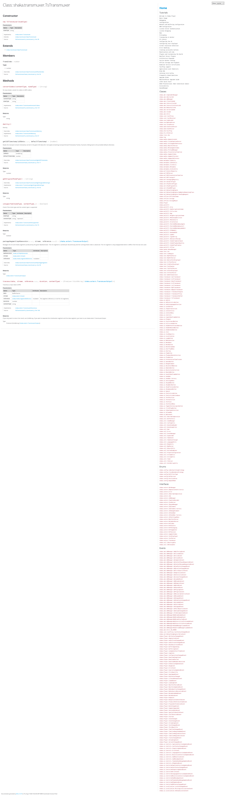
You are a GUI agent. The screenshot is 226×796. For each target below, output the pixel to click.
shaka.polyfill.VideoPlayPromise (170, 245)
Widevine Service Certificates (169, 64)
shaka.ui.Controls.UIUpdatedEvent (170, 763)
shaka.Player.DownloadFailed (169, 659)
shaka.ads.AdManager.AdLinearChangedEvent (173, 577)
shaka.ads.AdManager (166, 99)
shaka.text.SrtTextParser (167, 262)
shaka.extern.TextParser (167, 538)
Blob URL (162, 71)
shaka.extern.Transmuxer (22, 34)
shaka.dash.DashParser (166, 128)
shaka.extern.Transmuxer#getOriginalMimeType (29, 185)
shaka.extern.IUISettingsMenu (169, 517)
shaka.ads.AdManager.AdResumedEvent (171, 596)
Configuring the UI (165, 41)
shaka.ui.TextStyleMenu (167, 404)
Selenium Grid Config (166, 73)
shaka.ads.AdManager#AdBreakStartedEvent (173, 619)
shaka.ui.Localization (166, 336)
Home (163, 8)
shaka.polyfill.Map (165, 213)
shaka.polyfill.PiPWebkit (167, 230)
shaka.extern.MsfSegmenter (168, 530)
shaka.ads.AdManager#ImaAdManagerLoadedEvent (174, 625)
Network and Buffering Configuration (171, 24)
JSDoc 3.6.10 (19, 794)
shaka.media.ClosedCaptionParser (170, 141)
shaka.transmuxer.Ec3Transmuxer (170, 283)
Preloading (162, 35)
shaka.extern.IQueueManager (168, 504)
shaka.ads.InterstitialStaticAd (170, 105)
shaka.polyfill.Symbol (166, 234)
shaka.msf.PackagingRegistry (169, 179)
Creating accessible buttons (169, 50)
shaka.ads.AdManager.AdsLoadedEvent (171, 602)
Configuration (164, 22)
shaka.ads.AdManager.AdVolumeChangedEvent (173, 611)
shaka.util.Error (165, 431)
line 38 (37, 39)
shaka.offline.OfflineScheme (169, 196)
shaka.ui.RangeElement (166, 363)
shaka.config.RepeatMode (167, 480)
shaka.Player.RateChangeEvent (169, 706)
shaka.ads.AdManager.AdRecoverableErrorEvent (174, 594)
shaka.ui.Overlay (165, 351)
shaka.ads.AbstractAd (166, 97)
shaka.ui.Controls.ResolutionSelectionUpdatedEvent (176, 754)
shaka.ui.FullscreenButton (168, 323)
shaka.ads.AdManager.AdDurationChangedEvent (174, 568)
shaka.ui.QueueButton (166, 361)
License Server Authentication (169, 28)
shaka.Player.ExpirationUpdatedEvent (171, 670)
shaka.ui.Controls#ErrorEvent (169, 771)
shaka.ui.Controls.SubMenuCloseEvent (171, 757)
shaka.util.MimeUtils (166, 444)
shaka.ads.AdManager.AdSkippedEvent (171, 598)
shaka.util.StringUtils (167, 457)
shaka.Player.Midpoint (166, 697)
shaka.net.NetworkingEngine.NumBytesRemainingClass (176, 192)
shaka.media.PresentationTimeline (170, 152)
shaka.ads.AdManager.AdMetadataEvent (171, 581)
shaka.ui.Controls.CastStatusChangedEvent (173, 746)
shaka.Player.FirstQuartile (168, 672)
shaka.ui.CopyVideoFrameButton (169, 317)
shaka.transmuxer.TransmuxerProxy (170, 294)
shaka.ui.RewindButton (166, 372)
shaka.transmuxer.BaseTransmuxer (25, 37)
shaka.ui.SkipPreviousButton (169, 387)
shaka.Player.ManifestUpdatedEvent (171, 687)
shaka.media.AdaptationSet (168, 139)
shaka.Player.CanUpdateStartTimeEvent (172, 651)
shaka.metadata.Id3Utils (167, 160)
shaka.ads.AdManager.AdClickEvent (170, 555)
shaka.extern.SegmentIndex (168, 534)
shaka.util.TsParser (166, 461)
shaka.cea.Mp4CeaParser (167, 122)
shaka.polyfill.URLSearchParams (170, 239)
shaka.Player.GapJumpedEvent (169, 674)
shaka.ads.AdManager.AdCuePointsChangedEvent (174, 566)
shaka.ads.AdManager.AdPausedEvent (171, 587)
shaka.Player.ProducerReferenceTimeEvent (173, 702)
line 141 (37, 108)
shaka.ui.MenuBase (165, 342)
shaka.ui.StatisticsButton (168, 393)
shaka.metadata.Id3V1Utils (168, 162)
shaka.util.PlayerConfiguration (170, 452)
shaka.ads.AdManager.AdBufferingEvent (172, 551)
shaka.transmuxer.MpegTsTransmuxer (171, 289)
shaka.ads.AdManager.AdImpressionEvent (172, 572)
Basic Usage (163, 18)
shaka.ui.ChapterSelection (168, 308)
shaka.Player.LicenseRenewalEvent (170, 678)
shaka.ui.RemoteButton (166, 368)
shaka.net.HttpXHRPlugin (167, 188)
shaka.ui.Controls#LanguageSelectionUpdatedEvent (176, 773)
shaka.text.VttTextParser (167, 272)
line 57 (37, 136)
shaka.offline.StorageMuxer (168, 200)
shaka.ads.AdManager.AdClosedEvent (171, 558)
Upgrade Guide (164, 77)
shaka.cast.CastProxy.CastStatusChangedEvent (174, 632)
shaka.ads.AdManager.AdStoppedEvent (171, 606)
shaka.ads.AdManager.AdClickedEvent (171, 553)
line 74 (37, 225)
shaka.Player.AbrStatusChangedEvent (171, 636)
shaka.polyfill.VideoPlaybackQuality (171, 243)
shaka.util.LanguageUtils (167, 442)
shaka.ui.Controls (165, 315)
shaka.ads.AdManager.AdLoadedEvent (171, 579)
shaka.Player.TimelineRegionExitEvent (172, 735)
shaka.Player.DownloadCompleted (170, 657)
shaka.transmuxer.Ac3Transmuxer (170, 279)
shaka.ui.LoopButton (166, 338)
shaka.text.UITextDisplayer (168, 270)
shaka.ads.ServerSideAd (167, 109)
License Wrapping (165, 31)
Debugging (162, 20)
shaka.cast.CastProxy (166, 116)
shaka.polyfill (164, 205)
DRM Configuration (165, 26)
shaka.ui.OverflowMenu (166, 349)
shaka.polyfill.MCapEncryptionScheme (171, 215)
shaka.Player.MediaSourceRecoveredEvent (172, 691)
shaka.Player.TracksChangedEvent (170, 738)
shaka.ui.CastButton (166, 306)
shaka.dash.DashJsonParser (168, 126)
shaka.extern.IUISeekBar (167, 513)
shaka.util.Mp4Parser (166, 446)
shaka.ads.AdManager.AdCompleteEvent (171, 560)
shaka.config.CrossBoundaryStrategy (171, 472)
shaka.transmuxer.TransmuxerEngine (171, 291)
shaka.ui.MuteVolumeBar (167, 346)
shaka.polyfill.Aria (166, 207)
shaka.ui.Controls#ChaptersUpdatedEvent (172, 769)
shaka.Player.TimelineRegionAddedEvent (172, 731)
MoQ (160, 33)
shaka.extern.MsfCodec (166, 523)
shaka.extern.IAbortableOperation (170, 494)
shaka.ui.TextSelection (167, 399)
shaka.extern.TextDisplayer (168, 536)
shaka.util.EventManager (167, 433)
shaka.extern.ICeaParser (167, 502)
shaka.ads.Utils (164, 114)
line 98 (39, 265)
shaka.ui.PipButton (165, 353)
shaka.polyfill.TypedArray (168, 236)
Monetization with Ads (166, 52)
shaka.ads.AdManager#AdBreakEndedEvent (172, 615)
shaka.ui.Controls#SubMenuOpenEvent (171, 778)
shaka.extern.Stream (19, 256)
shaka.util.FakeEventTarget (168, 440)
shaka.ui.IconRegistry (166, 334)
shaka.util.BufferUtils (167, 418)
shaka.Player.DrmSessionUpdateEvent (171, 663)
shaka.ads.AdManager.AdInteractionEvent (172, 575)
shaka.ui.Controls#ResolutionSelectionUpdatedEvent (176, 776)
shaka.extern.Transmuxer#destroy (25, 133)
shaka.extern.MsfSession (167, 532)
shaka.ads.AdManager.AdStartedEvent (171, 604)
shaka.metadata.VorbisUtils (168, 169)
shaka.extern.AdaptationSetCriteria (171, 489)
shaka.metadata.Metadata (167, 167)
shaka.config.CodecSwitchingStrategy (171, 470)
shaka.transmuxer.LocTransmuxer (170, 285)
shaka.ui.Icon (164, 332)
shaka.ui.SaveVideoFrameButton (169, 374)
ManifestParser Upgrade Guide (169, 79)
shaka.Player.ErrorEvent (167, 668)
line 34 (39, 74)
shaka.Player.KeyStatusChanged (169, 676)
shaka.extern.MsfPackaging (168, 527)
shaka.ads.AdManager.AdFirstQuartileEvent (173, 570)
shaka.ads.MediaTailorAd (167, 107)
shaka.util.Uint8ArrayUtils (168, 463)
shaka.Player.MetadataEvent (168, 695)
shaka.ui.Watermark (165, 414)
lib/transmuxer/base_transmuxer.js (25, 74)
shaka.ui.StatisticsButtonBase (169, 395)
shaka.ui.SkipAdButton (166, 382)
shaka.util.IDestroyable (167, 542)
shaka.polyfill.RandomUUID (168, 232)
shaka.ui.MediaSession (166, 340)
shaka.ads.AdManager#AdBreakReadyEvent (172, 617)
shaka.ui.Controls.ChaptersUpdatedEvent (172, 748)
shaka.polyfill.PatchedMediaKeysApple (172, 224)
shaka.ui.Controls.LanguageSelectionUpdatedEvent (176, 752)
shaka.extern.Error (165, 491)
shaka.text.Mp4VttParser (167, 258)
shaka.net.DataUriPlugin (167, 181)
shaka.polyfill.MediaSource (168, 219)
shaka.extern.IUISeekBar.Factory (170, 515)
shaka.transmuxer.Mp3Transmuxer (170, 287)
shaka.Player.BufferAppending (169, 646)
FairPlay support (165, 67)
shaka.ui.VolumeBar (165, 412)
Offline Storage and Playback (169, 62)
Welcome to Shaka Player (167, 16)
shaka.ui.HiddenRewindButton (169, 327)
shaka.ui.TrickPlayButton (167, 408)
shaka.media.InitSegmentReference (170, 143)
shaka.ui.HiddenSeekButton (168, 330)
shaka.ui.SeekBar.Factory (167, 378)
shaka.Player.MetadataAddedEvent (170, 693)
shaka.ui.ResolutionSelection (169, 370)
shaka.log (162, 137)
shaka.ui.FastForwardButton (168, 321)
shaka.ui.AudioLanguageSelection (170, 304)
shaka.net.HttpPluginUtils (168, 186)
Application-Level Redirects (169, 69)
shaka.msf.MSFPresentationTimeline (171, 175)
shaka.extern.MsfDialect (167, 525)
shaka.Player (163, 203)
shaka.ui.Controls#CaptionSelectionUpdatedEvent (175, 765)
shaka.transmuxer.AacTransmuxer (170, 277)
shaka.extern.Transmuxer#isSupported (26, 222)
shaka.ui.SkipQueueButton (167, 389)
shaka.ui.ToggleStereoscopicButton (171, 406)
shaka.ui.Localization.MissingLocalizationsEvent (176, 788)
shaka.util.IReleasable (167, 544)
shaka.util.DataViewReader (168, 425)
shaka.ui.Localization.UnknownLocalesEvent (173, 790)
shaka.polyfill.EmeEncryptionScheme (171, 209)
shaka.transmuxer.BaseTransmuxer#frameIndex (29, 72)
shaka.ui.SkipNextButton (167, 385)
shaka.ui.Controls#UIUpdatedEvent (170, 782)
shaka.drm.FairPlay (165, 131)
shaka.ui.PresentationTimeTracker (170, 359)
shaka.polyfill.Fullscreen (168, 211)
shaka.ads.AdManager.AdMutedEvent (170, 585)
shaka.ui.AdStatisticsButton (169, 302)
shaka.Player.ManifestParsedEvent (170, 685)
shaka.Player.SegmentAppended (169, 708)
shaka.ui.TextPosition (166, 397)
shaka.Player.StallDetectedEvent (170, 714)
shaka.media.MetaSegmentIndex (169, 148)
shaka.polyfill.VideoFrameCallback (171, 241)
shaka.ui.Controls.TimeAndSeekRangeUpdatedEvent (175, 761)
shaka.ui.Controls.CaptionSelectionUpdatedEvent (175, 744)
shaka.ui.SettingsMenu (166, 380)
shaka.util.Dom (164, 429)
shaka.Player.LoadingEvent (168, 682)
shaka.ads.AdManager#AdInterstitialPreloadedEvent (176, 621)
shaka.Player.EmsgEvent (167, 666)
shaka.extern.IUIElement (167, 506)
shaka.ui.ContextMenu (166, 313)
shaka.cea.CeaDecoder (166, 120)
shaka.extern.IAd (165, 496)
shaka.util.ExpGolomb (166, 435)
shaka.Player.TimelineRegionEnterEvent (172, 733)
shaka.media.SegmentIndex (167, 154)
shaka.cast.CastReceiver (167, 118)
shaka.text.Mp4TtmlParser (167, 255)
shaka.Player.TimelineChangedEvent (171, 729)
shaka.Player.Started (166, 716)
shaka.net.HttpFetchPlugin (168, 183)
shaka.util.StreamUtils (167, 454)
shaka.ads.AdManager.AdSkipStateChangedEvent (174, 600)
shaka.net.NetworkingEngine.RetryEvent (172, 634)
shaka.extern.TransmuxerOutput (74, 241)
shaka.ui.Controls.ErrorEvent (169, 750)
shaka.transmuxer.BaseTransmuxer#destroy (28, 131)
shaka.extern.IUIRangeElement (169, 511)
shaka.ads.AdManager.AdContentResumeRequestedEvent (176, 564)
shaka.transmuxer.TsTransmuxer (169, 298)
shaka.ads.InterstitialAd (167, 103)
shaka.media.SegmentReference (22, 258)
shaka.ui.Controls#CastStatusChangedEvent (173, 767)
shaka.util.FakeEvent (166, 437)
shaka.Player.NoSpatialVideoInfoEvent (172, 699)
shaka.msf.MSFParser (166, 173)
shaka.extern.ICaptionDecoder (169, 500)
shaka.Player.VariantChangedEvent (170, 742)
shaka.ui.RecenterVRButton (168, 366)
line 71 (39, 162)
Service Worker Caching (167, 60)
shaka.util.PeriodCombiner (168, 450)
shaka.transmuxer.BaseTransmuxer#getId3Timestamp (31, 160)
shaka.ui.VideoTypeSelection (169, 410)
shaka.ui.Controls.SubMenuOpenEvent (171, 759)
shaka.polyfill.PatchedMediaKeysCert (171, 226)
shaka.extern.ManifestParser (169, 519)
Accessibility (164, 86)
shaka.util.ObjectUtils (167, 448)
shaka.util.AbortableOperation (169, 416)
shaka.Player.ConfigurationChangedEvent (172, 655)
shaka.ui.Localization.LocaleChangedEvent (173, 786)
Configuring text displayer (168, 43)
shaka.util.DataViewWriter (168, 427)
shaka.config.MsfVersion (167, 476)
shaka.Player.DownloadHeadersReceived (172, 661)
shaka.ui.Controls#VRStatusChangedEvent (172, 784)
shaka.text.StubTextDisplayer (169, 264)
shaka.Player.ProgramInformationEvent (172, 704)
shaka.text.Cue (164, 251)
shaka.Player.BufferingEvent (169, 649)
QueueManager (163, 88)
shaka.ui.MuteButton (166, 344)
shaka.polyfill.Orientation (168, 222)
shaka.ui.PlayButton (166, 357)
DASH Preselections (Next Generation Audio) (174, 83)
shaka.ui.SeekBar (165, 376)
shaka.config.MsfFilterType (168, 474)
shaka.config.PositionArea (168, 478)
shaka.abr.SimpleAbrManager (168, 95)
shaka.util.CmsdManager (167, 421)
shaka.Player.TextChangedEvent (169, 725)
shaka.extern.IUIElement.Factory (170, 508)
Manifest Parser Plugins (167, 56)
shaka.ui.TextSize (165, 401)
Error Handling (164, 48)
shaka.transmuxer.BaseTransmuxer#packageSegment (31, 263)
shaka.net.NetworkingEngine (168, 190)
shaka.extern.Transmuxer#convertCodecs (27, 105)
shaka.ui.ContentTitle (166, 310)
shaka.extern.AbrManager (167, 487)
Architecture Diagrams (166, 58)
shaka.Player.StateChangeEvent (169, 721)
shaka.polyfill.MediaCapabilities (170, 217)
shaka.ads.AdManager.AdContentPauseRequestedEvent (176, 562)
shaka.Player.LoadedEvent (167, 680)
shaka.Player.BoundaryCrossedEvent (171, 644)
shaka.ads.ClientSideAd (167, 101)
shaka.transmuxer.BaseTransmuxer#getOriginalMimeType (32, 183)
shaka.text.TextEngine (166, 266)
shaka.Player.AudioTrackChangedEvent (171, 640)
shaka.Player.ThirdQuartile (168, 727)
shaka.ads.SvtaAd (165, 112)
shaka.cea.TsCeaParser (166, 124)
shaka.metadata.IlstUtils (167, 164)
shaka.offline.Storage (166, 198)
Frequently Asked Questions (168, 75)
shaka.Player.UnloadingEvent (169, 740)
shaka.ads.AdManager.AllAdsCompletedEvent (173, 613)
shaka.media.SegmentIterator (169, 156)
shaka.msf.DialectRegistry (168, 171)
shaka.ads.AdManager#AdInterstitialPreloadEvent (175, 623)
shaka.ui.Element (165, 319)
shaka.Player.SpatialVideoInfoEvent (171, 712)
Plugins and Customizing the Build (171, 54)
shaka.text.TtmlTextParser (168, 268)
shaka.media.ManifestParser (168, 145)
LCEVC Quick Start (165, 81)
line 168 (37, 310)
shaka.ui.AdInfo (164, 300)
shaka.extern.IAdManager (167, 498)
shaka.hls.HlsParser (166, 133)
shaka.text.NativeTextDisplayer (170, 260)
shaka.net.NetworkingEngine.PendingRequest (173, 194)
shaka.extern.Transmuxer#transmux (26, 308)
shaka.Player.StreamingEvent (169, 723)
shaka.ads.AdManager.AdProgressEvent (171, 591)
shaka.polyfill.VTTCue (166, 247)
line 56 (39, 187)
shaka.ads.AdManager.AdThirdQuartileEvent (173, 608)
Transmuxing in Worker (166, 37)
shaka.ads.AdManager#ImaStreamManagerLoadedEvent (176, 627)
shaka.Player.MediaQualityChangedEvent (172, 689)
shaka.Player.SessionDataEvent (169, 710)
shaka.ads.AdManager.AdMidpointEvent (171, 583)
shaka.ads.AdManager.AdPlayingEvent (171, 589)
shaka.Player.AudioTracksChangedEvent (172, 642)
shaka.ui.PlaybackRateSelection (170, 355)
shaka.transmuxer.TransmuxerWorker (171, 296)
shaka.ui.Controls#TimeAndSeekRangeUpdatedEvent (175, 780)
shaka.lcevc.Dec (164, 135)
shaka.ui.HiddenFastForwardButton (170, 325)
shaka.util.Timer (165, 459)
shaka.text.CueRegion (166, 253)
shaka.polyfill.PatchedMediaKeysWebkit (172, 228)
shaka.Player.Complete (166, 653)
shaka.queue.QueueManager (167, 249)
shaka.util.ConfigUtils (167, 423)
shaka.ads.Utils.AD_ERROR (167, 630)
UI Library (162, 39)
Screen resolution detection (169, 45)
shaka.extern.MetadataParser (169, 521)
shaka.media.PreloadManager (168, 150)
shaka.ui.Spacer (164, 391)
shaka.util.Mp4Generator (20, 253)
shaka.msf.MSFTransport (167, 177)
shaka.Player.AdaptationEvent (169, 638)
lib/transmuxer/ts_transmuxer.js (24, 39)
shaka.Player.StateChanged (168, 718)
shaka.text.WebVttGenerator (168, 275)
